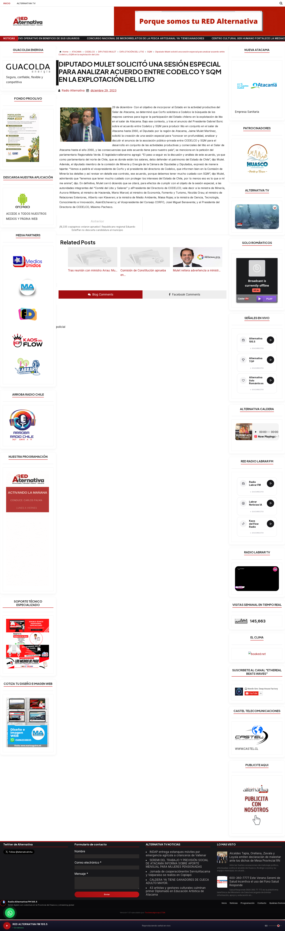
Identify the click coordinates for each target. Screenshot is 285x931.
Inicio (224, 903)
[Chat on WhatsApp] (10, 913)
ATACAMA (77, 51)
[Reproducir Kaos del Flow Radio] (270, 523)
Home (65, 51)
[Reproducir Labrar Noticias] (270, 503)
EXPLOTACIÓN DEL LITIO (132, 51)
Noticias (234, 903)
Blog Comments (102, 294)
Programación (247, 903)
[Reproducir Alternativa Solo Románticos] (270, 380)
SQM (150, 51)
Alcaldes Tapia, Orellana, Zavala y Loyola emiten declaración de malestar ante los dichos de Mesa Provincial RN (255, 857)
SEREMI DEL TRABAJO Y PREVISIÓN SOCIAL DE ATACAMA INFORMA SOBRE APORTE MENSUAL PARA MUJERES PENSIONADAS (177, 863)
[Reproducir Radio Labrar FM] (270, 483)
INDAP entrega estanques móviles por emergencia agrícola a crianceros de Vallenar (176, 853)
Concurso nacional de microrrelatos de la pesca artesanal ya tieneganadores (110, 38)
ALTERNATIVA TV (26, 3)
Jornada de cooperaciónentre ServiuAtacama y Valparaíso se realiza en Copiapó (178, 873)
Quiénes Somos (277, 903)
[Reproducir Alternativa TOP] (270, 359)
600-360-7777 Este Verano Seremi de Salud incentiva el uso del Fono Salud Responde (254, 881)
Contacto (261, 903)
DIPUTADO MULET (107, 51)
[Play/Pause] (7, 925)
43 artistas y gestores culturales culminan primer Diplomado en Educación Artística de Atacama (176, 891)
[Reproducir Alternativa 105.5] (270, 340)
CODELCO (90, 51)
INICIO (6, 3)
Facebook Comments (185, 294)
